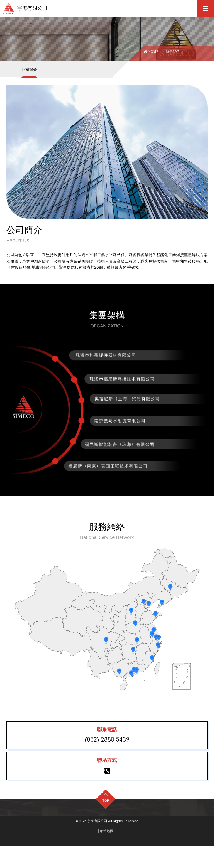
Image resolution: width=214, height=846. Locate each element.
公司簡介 (157, 63)
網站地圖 (106, 831)
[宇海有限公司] (205, 8)
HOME (153, 51)
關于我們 (172, 52)
